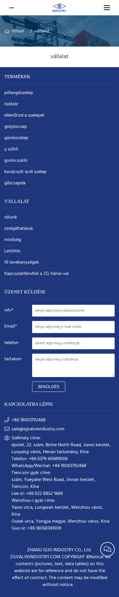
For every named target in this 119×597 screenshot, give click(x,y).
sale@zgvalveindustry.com (38, 429)
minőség (12, 240)
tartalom (12, 359)
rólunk (10, 217)
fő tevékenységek (21, 262)
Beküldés (48, 386)
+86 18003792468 (29, 420)
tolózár (11, 104)
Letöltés (12, 251)
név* (9, 310)
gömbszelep (16, 138)
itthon (18, 31)
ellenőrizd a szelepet (24, 115)
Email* (10, 326)
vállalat (42, 31)
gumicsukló (15, 160)
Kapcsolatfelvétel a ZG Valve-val (36, 274)
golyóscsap (15, 127)
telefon (11, 343)
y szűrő (11, 149)
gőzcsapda (14, 183)
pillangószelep (18, 93)
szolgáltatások (18, 228)
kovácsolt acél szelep (25, 172)
